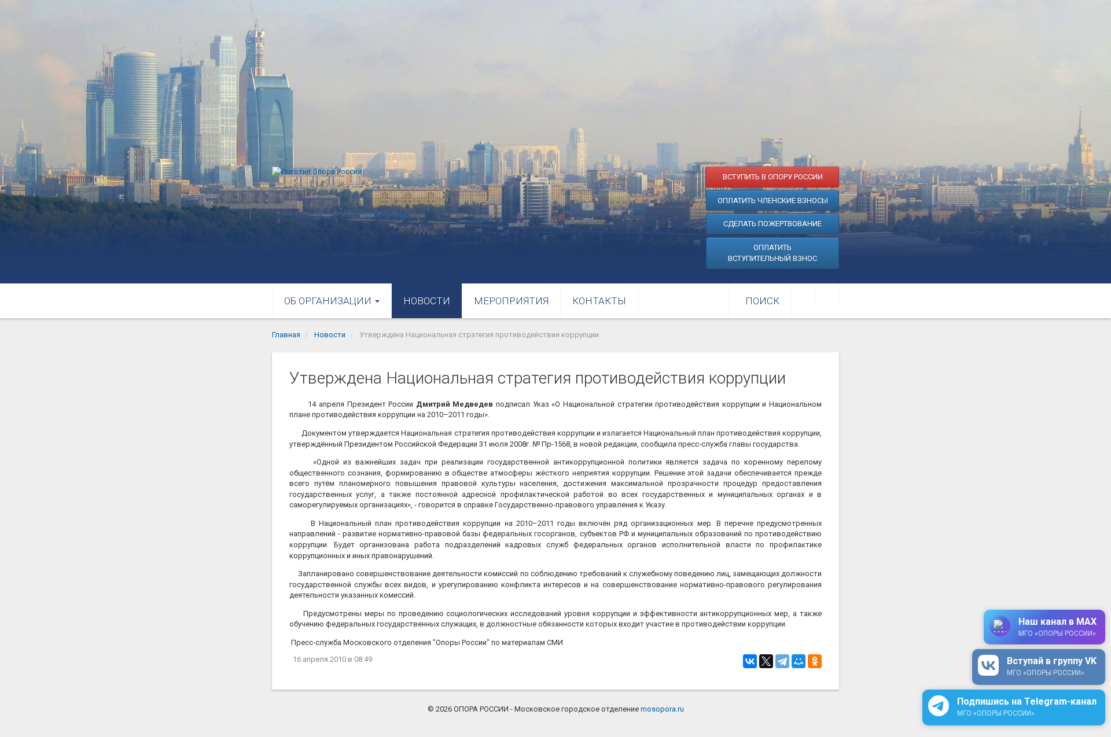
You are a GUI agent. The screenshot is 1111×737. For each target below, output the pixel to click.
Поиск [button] (762, 301)
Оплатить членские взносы (773, 200)
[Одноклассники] (815, 661)
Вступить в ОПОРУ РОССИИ (773, 176)
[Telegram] (782, 661)
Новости (426, 301)
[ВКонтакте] (750, 661)
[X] (766, 661)
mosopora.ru (662, 709)
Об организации (329, 301)
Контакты (599, 301)
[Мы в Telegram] (826, 295)
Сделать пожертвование (772, 223)
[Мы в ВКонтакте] (803, 295)
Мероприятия (511, 301)
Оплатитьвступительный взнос (772, 253)
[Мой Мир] (798, 661)
